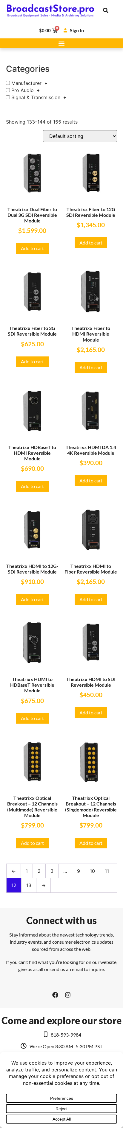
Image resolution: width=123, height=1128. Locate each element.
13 (28, 885)
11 (107, 871)
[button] (106, 10)
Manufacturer (26, 83)
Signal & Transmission (35, 97)
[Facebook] (55, 995)
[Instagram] (68, 995)
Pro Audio (22, 90)
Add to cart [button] (32, 248)
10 (92, 871)
